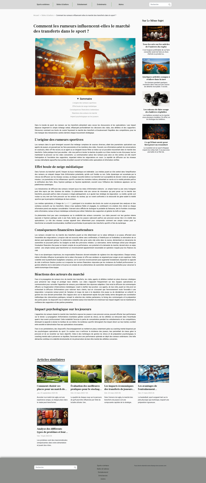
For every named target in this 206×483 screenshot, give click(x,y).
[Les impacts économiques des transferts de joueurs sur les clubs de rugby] (119, 374)
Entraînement (82, 4)
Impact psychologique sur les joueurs (84, 117)
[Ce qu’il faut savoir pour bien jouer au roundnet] (156, 131)
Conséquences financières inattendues (84, 110)
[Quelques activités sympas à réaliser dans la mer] (156, 66)
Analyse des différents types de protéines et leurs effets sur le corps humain (52, 432)
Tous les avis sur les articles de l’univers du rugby (156, 45)
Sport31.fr (68, 203)
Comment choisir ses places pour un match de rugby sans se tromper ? (51, 389)
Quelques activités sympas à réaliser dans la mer (156, 78)
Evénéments (101, 4)
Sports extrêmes (43, 4)
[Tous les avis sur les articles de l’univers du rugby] (156, 33)
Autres (121, 4)
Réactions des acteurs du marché (84, 113)
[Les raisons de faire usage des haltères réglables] (156, 99)
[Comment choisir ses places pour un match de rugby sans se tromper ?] (52, 374)
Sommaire (86, 98)
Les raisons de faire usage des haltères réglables (156, 110)
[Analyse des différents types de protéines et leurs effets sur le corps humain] (52, 417)
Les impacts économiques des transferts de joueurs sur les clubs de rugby (118, 389)
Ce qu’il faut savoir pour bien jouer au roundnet (156, 143)
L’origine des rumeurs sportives (84, 103)
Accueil (36, 15)
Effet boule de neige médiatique (84, 106)
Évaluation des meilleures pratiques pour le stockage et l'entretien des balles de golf (86, 390)
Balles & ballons (63, 4)
